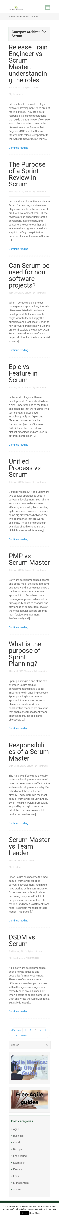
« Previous (16, 1030)
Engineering (20, 1155)
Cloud (16, 1142)
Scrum (35, 87)
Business (18, 1135)
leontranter (18, 94)
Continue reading (18, 147)
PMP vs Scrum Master (29, 559)
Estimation (19, 1162)
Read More (34, 1213)
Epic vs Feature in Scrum (23, 373)
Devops (17, 1149)
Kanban (17, 1169)
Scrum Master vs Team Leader (29, 846)
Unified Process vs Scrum (25, 467)
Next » (24, 1035)
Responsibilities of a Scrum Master (29, 751)
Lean (16, 1176)
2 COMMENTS (32, 958)
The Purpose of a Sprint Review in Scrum (27, 174)
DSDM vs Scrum (22, 940)
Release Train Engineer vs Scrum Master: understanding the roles (28, 63)
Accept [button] (24, 1213)
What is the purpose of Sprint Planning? (25, 654)
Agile (27, 87)
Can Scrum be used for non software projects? (29, 275)
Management (21, 1182)
